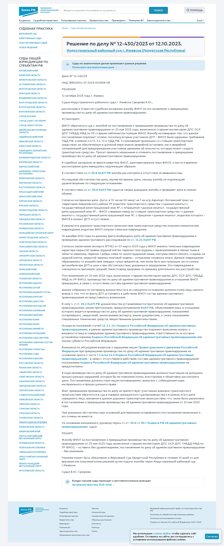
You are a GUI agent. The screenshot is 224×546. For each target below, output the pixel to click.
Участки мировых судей (33, 43)
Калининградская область (35, 157)
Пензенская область (31, 265)
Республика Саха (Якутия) (34, 338)
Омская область (28, 251)
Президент (119, 20)
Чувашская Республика (32, 452)
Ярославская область (31, 470)
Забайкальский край (31, 137)
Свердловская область (32, 386)
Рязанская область (30, 367)
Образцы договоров (101, 520)
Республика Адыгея (30, 283)
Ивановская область (31, 141)
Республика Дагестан (31, 301)
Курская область (29, 205)
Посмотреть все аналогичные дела (94, 67)
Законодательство (159, 20)
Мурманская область (31, 228)
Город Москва (27, 116)
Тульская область (29, 413)
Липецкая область (30, 215)
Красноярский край (30, 196)
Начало (65, 28)
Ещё (199, 20)
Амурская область (29, 75)
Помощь (196, 10)
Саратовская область (31, 376)
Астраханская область (32, 84)
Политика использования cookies (165, 518)
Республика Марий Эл (31, 328)
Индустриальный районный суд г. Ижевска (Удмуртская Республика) (126, 50)
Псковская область (30, 278)
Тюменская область (31, 418)
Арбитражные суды (30, 38)
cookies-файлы (162, 533)
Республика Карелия (31, 315)
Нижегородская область (33, 237)
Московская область (31, 224)
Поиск (158, 10)
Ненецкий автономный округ (36, 233)
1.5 (103, 325)
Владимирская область (33, 98)
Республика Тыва (29, 354)
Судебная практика (45, 20)
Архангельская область (33, 80)
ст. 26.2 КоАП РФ (88, 304)
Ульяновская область (31, 427)
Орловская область (30, 260)
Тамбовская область (31, 399)
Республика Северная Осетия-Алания (36, 343)
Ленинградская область (33, 210)
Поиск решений (28, 47)
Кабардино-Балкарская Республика (33, 151)
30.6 (133, 423)
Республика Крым (29, 324)
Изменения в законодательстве (74, 535)
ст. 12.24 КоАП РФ (143, 239)
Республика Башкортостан (34, 292)
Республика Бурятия (30, 297)
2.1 (108, 325)
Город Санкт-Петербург (32, 121)
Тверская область (29, 404)
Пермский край (28, 269)
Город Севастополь (31, 125)
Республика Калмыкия (32, 310)
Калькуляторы (98, 512)
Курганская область (30, 201)
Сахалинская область (32, 381)
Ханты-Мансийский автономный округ (30, 437)
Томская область (29, 408)
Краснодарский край (31, 192)
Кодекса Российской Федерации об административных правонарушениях (144, 337)
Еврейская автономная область (32, 131)
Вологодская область (32, 107)
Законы (95, 508)
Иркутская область (30, 146)
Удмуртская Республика (33, 422)
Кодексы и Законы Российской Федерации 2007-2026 (175, 522)
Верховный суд (28, 34)
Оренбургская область (32, 256)
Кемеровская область (31, 178)
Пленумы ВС (136, 20)
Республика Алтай (29, 287)
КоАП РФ (147, 307)
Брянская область (29, 93)
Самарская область (30, 372)
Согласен (212, 536)
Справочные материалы (103, 516)
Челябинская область (31, 443)
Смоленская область (31, 390)
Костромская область (32, 187)
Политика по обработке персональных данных (172, 514)
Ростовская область (31, 363)
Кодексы (24, 20)
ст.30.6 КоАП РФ (99, 173)
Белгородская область (32, 89)
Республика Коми (29, 319)
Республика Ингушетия (32, 306)
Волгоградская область (33, 102)
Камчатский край (29, 166)
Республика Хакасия (31, 358)
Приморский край (29, 274)
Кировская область (30, 183)
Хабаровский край (29, 431)
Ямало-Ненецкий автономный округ (30, 464)
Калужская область (30, 162)
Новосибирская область (33, 246)
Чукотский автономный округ (33, 457)
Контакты (96, 523)
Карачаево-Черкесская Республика (32, 172)
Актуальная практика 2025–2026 (93, 484)
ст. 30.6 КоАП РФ (99, 189)
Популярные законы (73, 20)
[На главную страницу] (38, 12)
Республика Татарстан (32, 349)
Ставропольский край (32, 395)
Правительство (99, 20)
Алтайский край (28, 70)
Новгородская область (33, 242)
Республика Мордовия (32, 333)
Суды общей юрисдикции (83, 28)
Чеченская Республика (32, 447)
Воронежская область (32, 111)
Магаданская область (32, 219)
